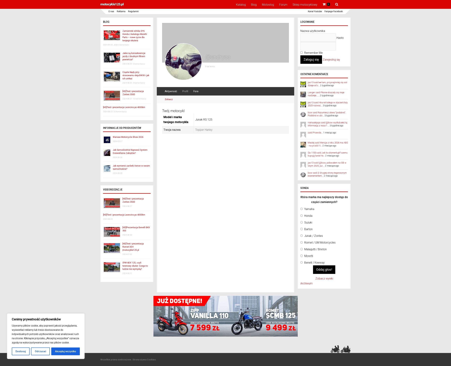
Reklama (121, 11)
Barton (308, 229)
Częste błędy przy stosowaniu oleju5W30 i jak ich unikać (135, 75)
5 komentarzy (139, 64)
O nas (111, 11)
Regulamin (133, 11)
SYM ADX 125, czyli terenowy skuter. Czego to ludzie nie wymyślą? (135, 266)
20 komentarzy (120, 111)
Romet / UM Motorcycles (320, 242)
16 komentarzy (139, 99)
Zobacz (169, 99)
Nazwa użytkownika (312, 31)
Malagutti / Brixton (315, 249)
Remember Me (313, 52)
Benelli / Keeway (314, 262)
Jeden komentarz (121, 45)
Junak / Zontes (313, 236)
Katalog (241, 4)
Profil (185, 91)
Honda (308, 215)
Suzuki (308, 222)
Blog (254, 4)
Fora (195, 91)
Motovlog (268, 4)
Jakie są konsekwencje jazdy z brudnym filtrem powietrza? (133, 56)
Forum (283, 4)
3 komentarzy (139, 83)
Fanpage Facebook (334, 11)
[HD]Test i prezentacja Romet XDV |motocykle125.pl (133, 246)
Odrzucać (40, 351)
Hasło (340, 37)
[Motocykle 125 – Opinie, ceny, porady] (112, 5)
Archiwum (306, 283)
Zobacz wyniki (324, 278)
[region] (46, 336)
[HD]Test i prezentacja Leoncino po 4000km (124, 107)
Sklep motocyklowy (305, 4)
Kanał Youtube (315, 11)
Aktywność (171, 91)
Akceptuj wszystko (65, 351)
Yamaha (309, 209)
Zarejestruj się (331, 59)
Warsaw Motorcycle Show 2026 (128, 137)
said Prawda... (315, 132)
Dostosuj (21, 351)
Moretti (308, 256)
